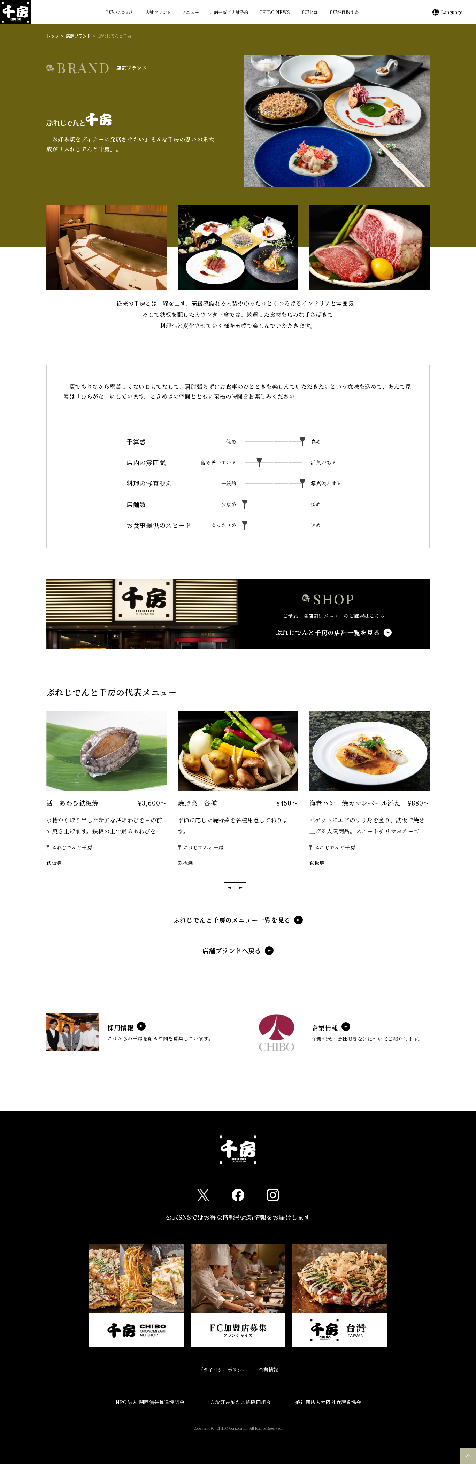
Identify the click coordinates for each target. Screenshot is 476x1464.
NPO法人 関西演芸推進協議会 (150, 1401)
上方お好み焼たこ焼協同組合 (238, 1401)
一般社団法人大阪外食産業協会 (325, 1401)
